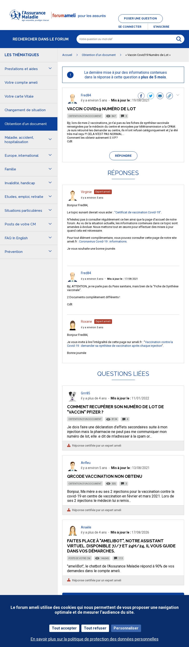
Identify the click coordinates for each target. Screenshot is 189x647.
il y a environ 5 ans (92, 197)
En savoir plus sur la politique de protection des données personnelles (95, 639)
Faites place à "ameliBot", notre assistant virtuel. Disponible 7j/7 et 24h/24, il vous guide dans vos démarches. (121, 545)
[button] (94, 24)
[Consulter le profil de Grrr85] (72, 400)
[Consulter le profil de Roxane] (72, 329)
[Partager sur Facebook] (141, 96)
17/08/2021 (122, 278)
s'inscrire (161, 26)
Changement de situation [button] (25, 110)
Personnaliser (126, 628)
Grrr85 (85, 393)
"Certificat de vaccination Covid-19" (137, 212)
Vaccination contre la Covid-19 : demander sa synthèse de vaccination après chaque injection (120, 343)
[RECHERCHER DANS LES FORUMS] (178, 39)
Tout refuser (95, 628)
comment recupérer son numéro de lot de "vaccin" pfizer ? (115, 409)
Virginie (86, 192)
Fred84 (86, 95)
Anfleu (86, 463)
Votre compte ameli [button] (21, 82)
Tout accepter (64, 628)
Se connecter (129, 26)
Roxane (86, 321)
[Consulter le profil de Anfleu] (72, 470)
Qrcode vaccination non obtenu (104, 476)
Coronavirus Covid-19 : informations (103, 241)
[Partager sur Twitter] (150, 96)
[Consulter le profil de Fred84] (72, 102)
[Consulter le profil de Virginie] (72, 199)
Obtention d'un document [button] (26, 124)
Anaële (86, 527)
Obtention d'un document (84, 116)
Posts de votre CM (79, 558)
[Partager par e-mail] (160, 96)
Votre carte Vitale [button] (19, 96)
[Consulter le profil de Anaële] (72, 534)
